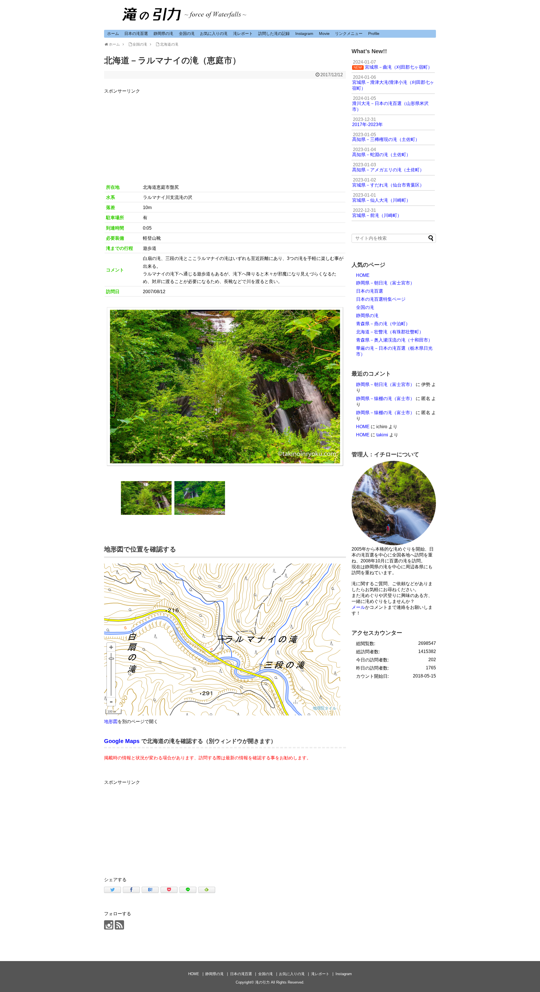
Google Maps (122, 741)
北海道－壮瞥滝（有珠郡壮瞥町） (390, 331)
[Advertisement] (225, 134)
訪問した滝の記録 (274, 33)
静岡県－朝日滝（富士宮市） (385, 282)
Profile (373, 33)
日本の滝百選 (136, 33)
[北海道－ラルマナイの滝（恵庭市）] (150, 890)
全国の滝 (187, 33)
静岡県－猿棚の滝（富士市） (385, 398)
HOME (363, 275)
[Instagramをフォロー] (108, 925)
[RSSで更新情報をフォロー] (119, 925)
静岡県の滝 (163, 33)
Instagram (304, 33)
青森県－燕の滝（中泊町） (383, 323)
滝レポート (243, 33)
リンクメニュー (349, 33)
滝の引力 (262, 982)
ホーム (113, 33)
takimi (382, 434)
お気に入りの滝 (214, 33)
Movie (324, 33)
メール (358, 607)
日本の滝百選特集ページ (381, 299)
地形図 (111, 721)
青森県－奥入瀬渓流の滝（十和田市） (394, 340)
